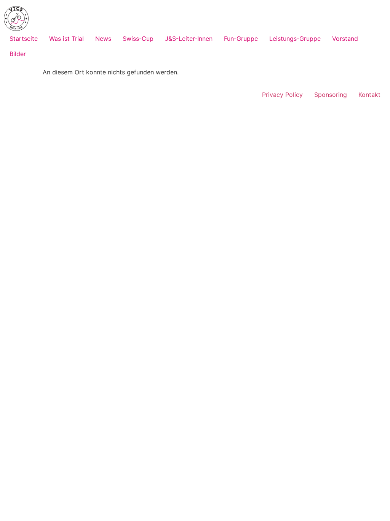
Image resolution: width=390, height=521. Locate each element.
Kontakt (369, 94)
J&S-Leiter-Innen (189, 38)
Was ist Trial (66, 38)
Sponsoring (330, 94)
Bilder (18, 54)
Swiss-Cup (138, 38)
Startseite (24, 38)
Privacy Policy (282, 94)
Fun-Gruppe (241, 38)
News (103, 38)
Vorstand (345, 38)
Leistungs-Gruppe (295, 38)
